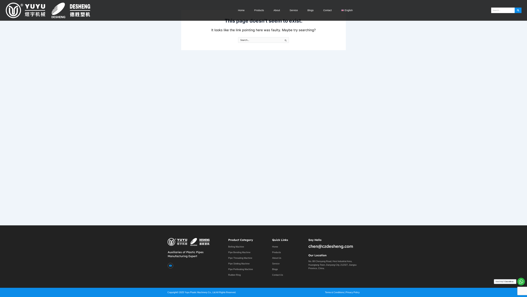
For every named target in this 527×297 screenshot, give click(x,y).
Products (259, 10)
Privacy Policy (353, 292)
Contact (327, 10)
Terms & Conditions (334, 292)
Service (294, 10)
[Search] (518, 10)
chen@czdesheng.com (330, 246)
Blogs (310, 10)
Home (241, 10)
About (277, 10)
